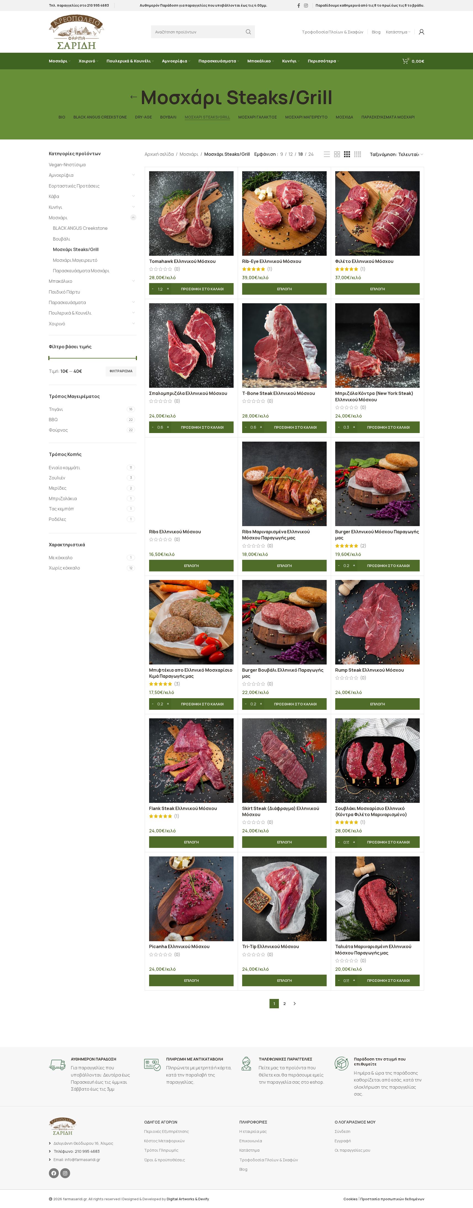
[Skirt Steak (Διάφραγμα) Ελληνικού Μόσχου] (284, 760)
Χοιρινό (57, 324)
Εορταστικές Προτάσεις (74, 186)
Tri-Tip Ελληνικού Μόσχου (270, 946)
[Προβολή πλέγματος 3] (347, 155)
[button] (191, 289)
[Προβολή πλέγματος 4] (357, 155)
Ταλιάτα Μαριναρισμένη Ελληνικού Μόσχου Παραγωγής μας (373, 949)
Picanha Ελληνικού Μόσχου (179, 946)
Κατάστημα (249, 1150)
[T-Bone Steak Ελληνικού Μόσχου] (284, 345)
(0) (177, 269)
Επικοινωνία (250, 1140)
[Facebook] (54, 1173)
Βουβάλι (61, 239)
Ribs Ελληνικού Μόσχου (175, 532)
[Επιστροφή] (134, 97)
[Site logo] (76, 31)
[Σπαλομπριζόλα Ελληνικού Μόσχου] (191, 345)
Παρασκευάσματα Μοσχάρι (81, 271)
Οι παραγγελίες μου (352, 1150)
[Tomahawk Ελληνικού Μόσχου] (191, 213)
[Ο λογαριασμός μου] (421, 31)
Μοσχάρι (58, 218)
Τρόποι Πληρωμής (161, 1150)
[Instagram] (65, 1173)
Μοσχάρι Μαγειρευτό (75, 260)
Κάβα (54, 196)
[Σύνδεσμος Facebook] (298, 5)
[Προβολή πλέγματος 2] (337, 155)
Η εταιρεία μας (253, 1131)
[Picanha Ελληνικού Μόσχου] (191, 898)
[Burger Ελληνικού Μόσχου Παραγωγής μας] (377, 484)
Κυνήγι (55, 207)
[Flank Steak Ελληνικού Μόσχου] (191, 760)
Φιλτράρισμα (121, 371)
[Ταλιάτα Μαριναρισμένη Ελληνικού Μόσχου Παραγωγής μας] (377, 898)
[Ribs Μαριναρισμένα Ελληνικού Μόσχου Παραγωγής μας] (284, 484)
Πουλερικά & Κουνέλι (70, 313)
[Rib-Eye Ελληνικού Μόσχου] (284, 213)
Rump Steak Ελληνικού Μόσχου (369, 670)
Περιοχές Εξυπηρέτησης (166, 1131)
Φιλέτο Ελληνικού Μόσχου (364, 261)
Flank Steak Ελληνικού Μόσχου (183, 808)
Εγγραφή (343, 1140)
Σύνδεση (342, 1131)
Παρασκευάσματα (67, 302)
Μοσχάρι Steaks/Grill (76, 249)
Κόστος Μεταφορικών (164, 1140)
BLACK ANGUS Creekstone (80, 228)
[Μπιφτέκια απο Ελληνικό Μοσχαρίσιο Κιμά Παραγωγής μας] (191, 622)
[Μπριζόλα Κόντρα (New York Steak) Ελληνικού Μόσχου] (377, 345)
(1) (270, 269)
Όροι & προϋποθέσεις (164, 1159)
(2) (363, 546)
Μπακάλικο (60, 281)
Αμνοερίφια (61, 175)
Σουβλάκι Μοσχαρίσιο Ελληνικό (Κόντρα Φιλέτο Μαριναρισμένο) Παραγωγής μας (371, 814)
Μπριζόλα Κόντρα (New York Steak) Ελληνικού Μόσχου (374, 396)
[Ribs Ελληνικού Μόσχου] (191, 484)
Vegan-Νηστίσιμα (67, 165)
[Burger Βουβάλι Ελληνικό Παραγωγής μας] (284, 622)
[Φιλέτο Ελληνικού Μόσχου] (377, 213)
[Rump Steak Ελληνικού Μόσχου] (377, 622)
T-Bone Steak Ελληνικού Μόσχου (278, 393)
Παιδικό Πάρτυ (64, 292)
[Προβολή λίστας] (327, 155)
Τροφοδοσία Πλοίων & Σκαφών (268, 1159)
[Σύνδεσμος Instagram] (306, 5)
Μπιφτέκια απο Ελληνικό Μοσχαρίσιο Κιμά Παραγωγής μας (190, 673)
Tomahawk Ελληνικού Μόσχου (182, 261)
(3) (177, 684)
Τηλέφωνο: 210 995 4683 (77, 1151)
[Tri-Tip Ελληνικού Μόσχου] (284, 898)
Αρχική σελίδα (159, 154)
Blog (243, 1169)
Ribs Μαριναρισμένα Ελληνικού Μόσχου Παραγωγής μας (276, 535)
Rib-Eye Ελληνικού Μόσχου (271, 261)
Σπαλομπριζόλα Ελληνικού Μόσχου (188, 393)
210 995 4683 (98, 5)
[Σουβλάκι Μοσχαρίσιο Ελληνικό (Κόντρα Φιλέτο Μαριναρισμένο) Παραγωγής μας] (377, 760)
